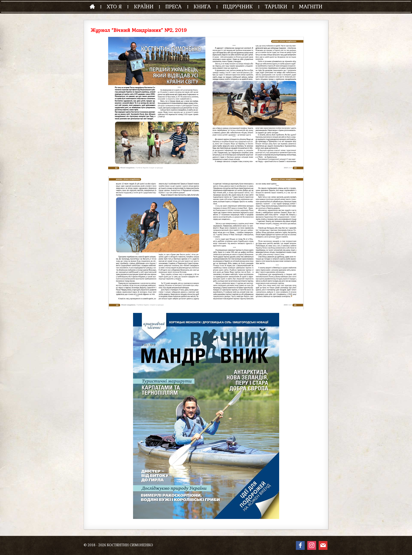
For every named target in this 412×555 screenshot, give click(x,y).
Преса (173, 6)
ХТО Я (114, 6)
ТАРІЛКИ (276, 6)
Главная (92, 6)
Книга (202, 6)
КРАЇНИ (143, 6)
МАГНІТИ (310, 6)
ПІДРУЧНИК (238, 6)
